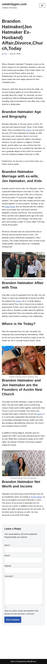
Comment (9, 576)
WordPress (31, 661)
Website (7, 566)
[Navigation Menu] (42, 5)
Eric (5, 54)
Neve (13, 661)
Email (7, 555)
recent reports (36, 497)
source (28, 130)
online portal (9, 207)
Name (7, 545)
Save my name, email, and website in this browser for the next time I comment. (21, 612)
